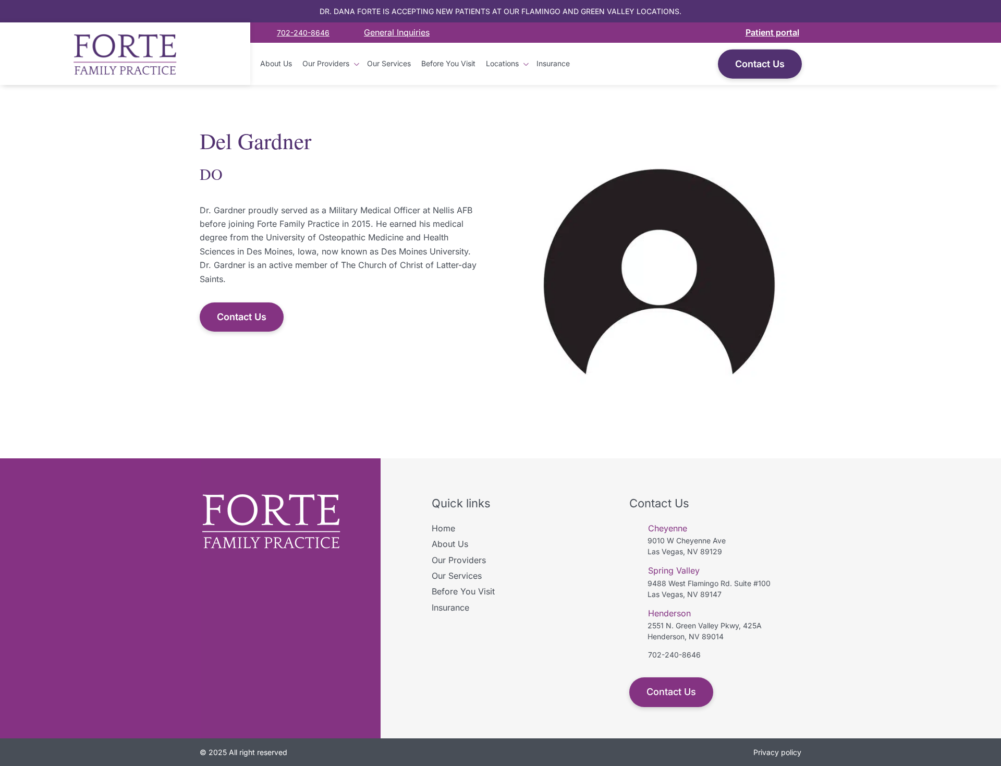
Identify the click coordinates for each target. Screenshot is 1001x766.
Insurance (553, 63)
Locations (502, 63)
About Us (276, 63)
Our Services (389, 63)
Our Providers (325, 63)
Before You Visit (448, 63)
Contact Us (760, 63)
